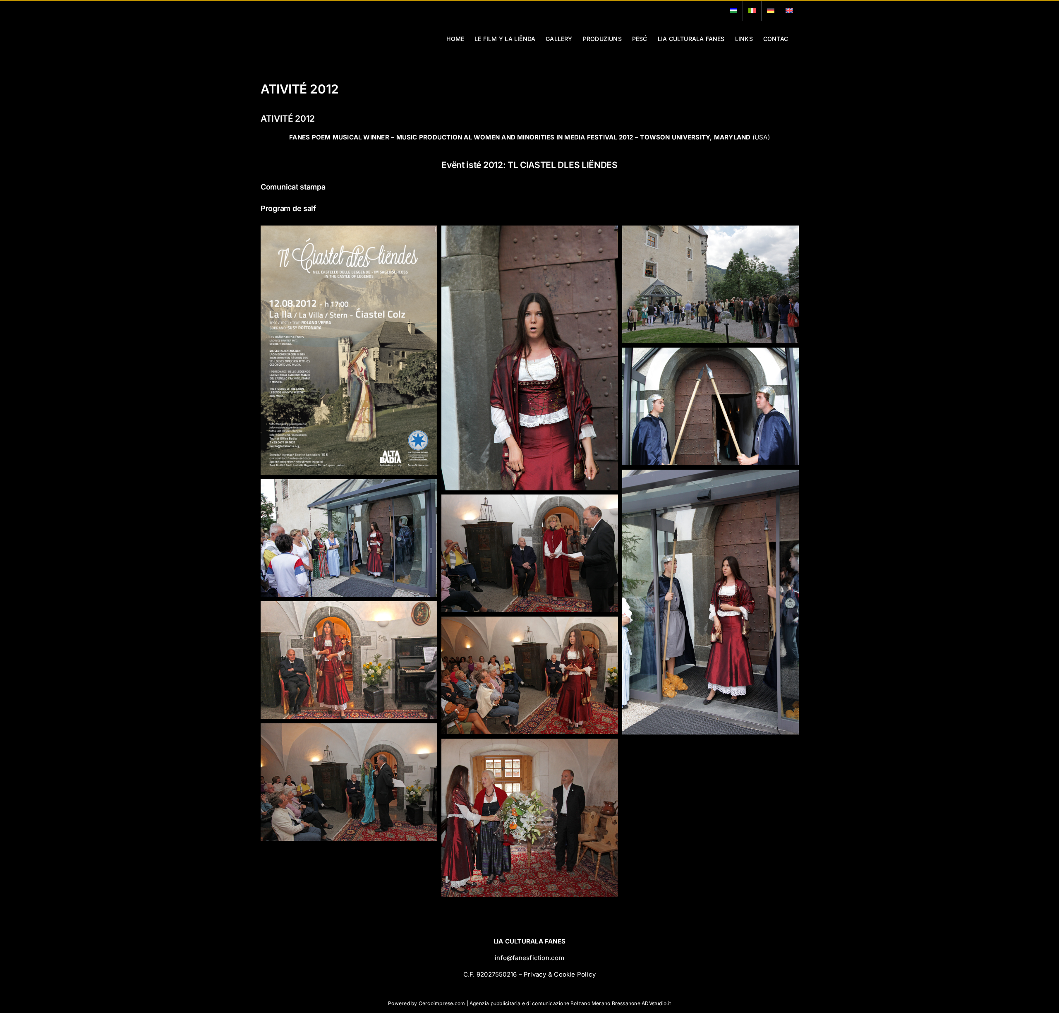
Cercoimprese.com (442, 1003)
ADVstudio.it (656, 1003)
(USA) (529, 137)
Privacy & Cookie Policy (560, 974)
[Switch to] (733, 11)
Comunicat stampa (293, 186)
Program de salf (288, 208)
